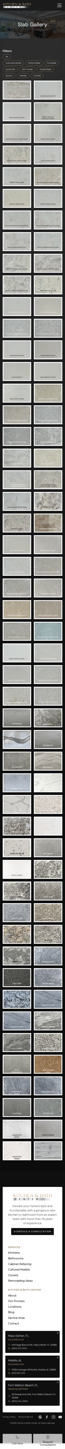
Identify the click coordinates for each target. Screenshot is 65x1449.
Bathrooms (16, 1258)
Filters (7, 51)
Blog (11, 1312)
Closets (13, 1275)
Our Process (16, 1301)
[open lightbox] (17, 90)
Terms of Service (25, 1417)
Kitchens (14, 1252)
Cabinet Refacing (19, 1264)
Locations (15, 1306)
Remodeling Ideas (20, 1280)
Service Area (16, 1317)
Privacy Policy (9, 1417)
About (12, 1295)
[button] (57, 5)
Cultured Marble (19, 1269)
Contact (13, 1323)
